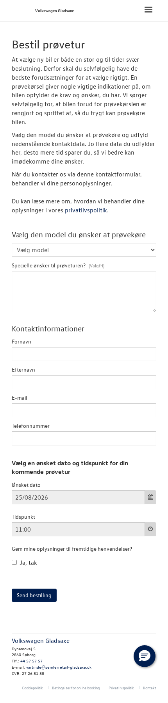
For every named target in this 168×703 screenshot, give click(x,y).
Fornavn (21, 341)
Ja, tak (28, 562)
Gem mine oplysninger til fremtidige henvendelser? (72, 548)
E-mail (19, 397)
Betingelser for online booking (76, 688)
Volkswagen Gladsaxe (54, 10)
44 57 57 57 (31, 661)
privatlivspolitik (86, 210)
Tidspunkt (23, 516)
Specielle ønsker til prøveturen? (49, 265)
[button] (144, 656)
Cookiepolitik (32, 688)
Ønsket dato (26, 484)
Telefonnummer (31, 425)
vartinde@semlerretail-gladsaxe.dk (58, 667)
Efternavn (23, 369)
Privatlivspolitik (121, 688)
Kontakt (149, 688)
